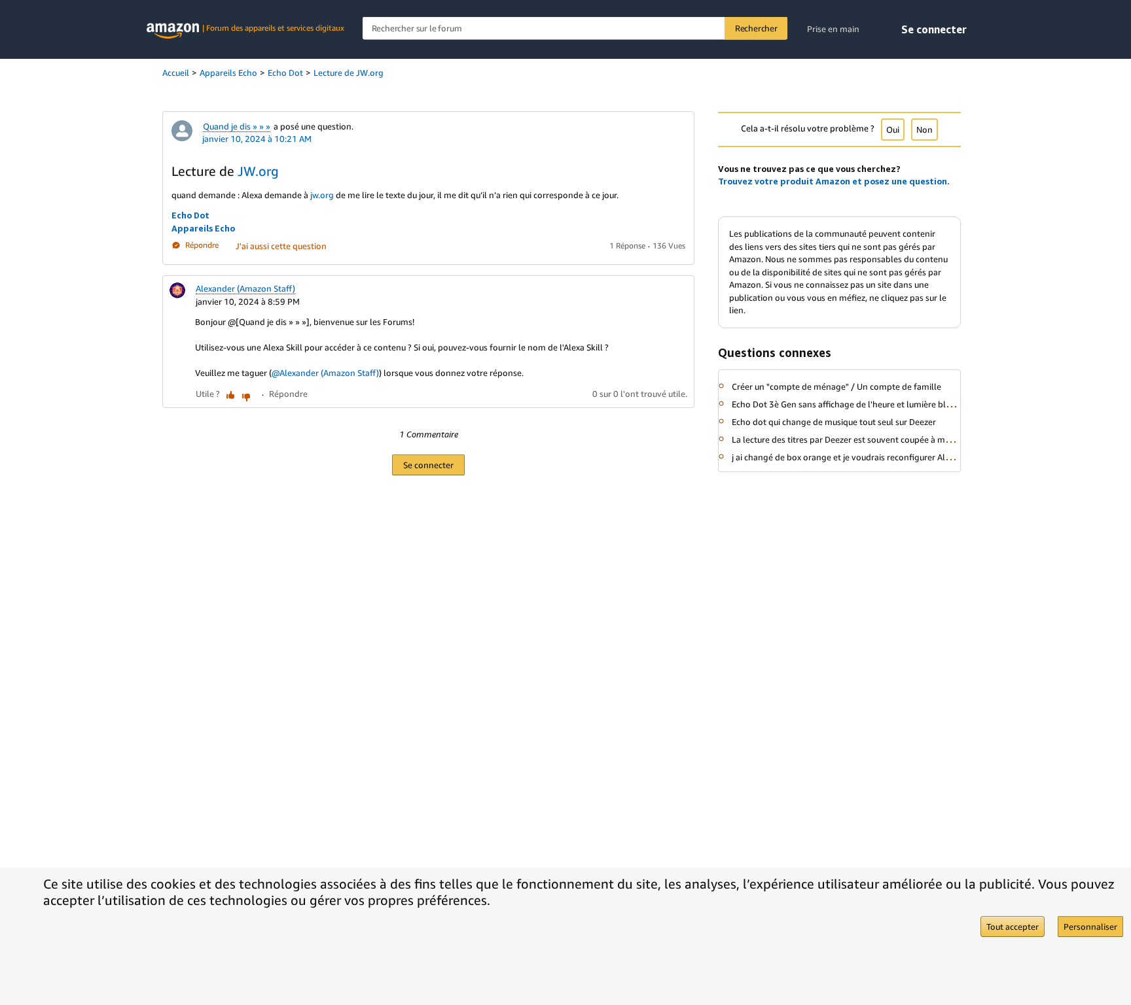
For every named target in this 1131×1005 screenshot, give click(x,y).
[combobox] (575, 28)
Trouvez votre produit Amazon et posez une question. (834, 181)
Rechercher (756, 28)
